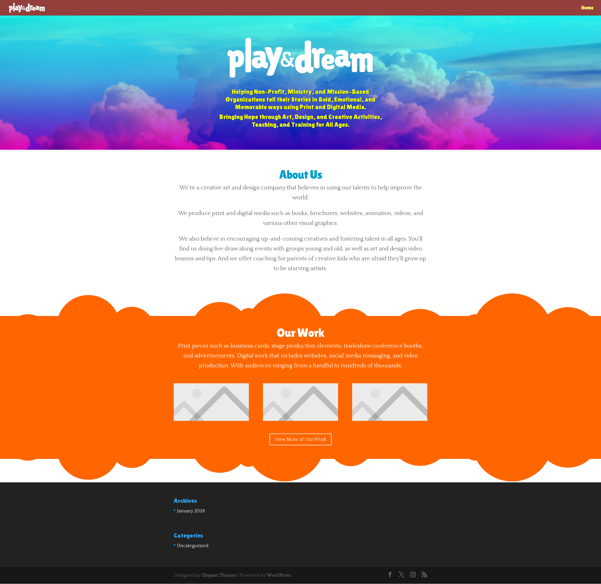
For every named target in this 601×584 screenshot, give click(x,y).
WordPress (279, 575)
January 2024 (191, 511)
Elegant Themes (219, 575)
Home (587, 8)
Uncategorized (192, 545)
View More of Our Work (300, 439)
